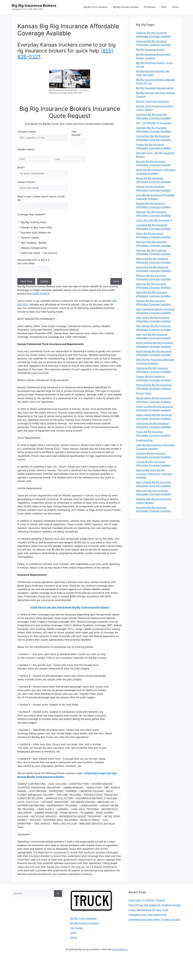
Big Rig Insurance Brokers (34, 5)
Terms (175, 7)
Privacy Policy (144, 393)
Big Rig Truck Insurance (95, 7)
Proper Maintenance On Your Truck (148, 909)
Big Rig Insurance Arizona (150, 49)
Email (26, 167)
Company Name (32, 131)
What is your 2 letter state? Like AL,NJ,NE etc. (41, 198)
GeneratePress (119, 949)
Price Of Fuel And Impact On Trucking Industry (155, 905)
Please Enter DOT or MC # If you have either (33, 262)
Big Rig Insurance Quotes (125, 7)
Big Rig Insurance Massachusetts (155, 88)
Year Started (78, 133)
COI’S (163, 7)
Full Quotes (149, 7)
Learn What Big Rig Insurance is (154, 220)
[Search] (58, 893)
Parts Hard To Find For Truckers (147, 900)
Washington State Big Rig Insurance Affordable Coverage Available (154, 474)
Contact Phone (31, 182)
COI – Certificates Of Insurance (153, 123)
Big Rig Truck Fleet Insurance (152, 101)
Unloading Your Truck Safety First (148, 914)
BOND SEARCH (41, 293)
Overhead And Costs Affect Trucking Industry (154, 919)
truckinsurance (144, 440)
